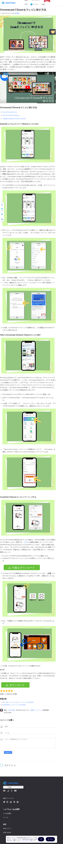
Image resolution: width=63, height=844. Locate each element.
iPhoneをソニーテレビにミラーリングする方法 (17, 702)
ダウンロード (17, 685)
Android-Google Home (9, 112)
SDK (26, 4)
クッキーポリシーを (25, 840)
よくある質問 (7, 813)
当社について (7, 828)
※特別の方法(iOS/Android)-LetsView (14, 119)
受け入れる (50, 839)
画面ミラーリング (36, 710)
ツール (35, 4)
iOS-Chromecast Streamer (10, 115)
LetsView (10, 2)
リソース (5, 817)
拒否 (41, 839)
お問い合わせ (7, 832)
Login (43, 4)
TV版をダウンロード (23, 567)
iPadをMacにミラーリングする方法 (14, 705)
